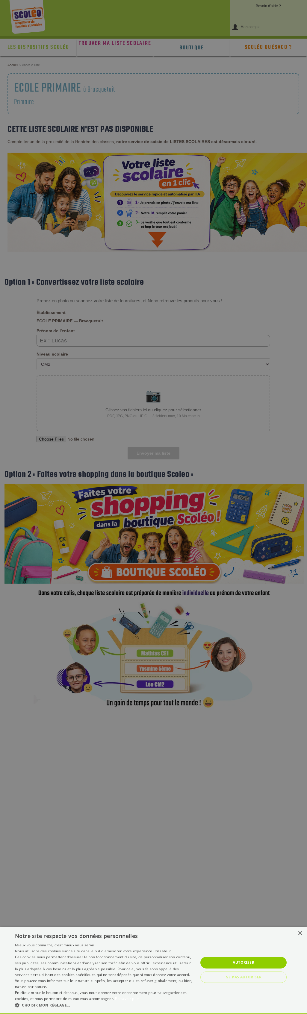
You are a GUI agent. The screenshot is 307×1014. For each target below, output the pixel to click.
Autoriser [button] (243, 962)
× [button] (300, 933)
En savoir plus (127, 998)
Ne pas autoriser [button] (243, 977)
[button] (104, 1004)
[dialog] (153, 970)
